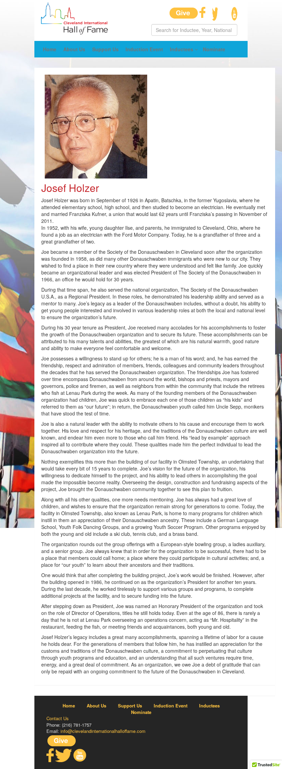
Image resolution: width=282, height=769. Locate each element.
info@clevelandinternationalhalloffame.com (103, 731)
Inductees (181, 49)
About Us (74, 49)
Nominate (214, 49)
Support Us (105, 49)
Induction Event (144, 49)
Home (49, 49)
